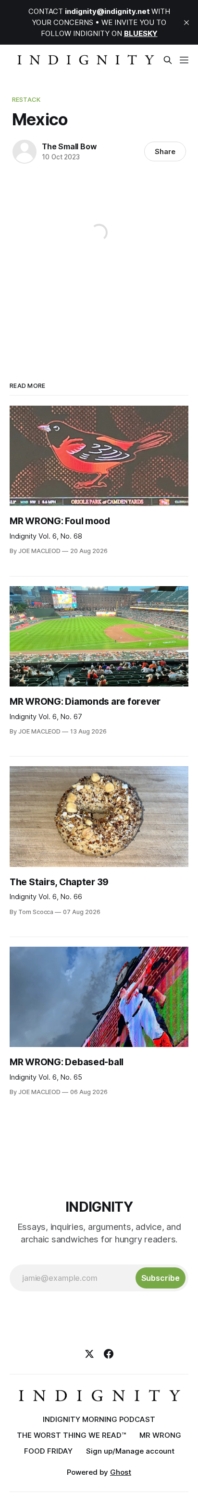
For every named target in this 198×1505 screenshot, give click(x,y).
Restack (26, 99)
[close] (186, 22)
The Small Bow (69, 146)
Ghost (120, 1472)
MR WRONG (160, 1435)
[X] (89, 1354)
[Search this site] (167, 60)
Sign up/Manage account (130, 1451)
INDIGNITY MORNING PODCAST (99, 1419)
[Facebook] (108, 1354)
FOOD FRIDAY (48, 1451)
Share (165, 151)
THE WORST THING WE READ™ (71, 1435)
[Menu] (184, 60)
